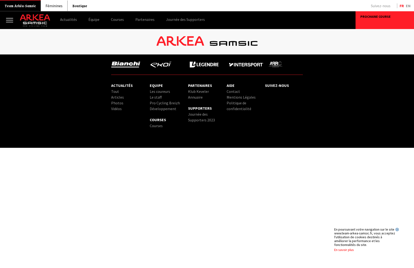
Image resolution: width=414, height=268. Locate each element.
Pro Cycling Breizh (165, 103)
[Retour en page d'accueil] (35, 25)
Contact (233, 91)
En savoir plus (344, 250)
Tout (115, 91)
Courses (156, 125)
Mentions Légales (241, 97)
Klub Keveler (198, 91)
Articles (117, 97)
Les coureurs (160, 91)
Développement (163, 108)
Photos (117, 103)
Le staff (156, 97)
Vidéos (116, 108)
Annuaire (195, 97)
